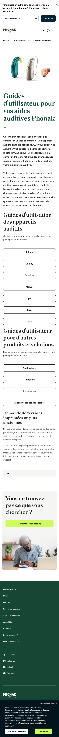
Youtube (10, 673)
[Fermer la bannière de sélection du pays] (56, 5)
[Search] (48, 30)
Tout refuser (43, 731)
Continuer (48, 18)
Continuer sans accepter (48, 703)
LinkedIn (10, 667)
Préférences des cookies (16, 731)
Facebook (11, 655)
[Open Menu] (54, 30)
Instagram (11, 661)
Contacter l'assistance (29, 523)
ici (39, 452)
